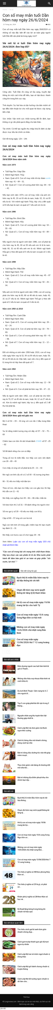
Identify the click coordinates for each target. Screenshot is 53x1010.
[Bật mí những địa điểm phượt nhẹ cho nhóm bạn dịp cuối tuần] (9, 780)
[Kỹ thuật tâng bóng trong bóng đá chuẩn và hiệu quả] (9, 912)
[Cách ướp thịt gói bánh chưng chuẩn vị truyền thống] (9, 969)
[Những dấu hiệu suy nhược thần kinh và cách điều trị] (9, 681)
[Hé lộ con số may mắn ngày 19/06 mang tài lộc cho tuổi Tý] (9, 605)
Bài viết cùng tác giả (29, 571)
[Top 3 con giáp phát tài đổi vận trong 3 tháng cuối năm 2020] (9, 706)
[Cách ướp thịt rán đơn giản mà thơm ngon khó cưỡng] (9, 731)
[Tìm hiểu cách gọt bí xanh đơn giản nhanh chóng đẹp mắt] (9, 932)
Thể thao (26, 997)
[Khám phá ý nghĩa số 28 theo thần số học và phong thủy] (9, 899)
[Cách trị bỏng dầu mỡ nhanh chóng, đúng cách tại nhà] (9, 743)
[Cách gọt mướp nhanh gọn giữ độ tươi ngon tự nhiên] (9, 944)
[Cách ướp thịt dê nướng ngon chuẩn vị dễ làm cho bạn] (9, 982)
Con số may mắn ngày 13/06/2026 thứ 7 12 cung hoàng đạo (33, 642)
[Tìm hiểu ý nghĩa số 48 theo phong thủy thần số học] (9, 875)
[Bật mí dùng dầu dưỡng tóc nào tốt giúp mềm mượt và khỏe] (9, 755)
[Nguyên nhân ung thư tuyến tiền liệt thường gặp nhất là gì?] (9, 718)
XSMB (38, 441)
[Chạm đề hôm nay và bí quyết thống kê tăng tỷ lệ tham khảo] (9, 593)
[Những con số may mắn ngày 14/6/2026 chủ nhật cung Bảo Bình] (9, 630)
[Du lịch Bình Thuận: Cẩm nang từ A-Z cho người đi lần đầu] (9, 694)
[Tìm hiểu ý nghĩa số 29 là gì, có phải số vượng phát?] (9, 887)
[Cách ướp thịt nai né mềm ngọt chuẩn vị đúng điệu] (9, 957)
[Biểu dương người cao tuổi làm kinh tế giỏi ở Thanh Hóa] (9, 669)
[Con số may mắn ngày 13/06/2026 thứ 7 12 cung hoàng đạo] (9, 642)
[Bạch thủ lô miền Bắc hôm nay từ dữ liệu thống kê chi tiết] (9, 580)
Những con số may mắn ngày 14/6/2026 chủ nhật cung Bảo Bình (31, 630)
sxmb (48, 178)
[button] (49, 3)
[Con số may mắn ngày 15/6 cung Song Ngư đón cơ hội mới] (9, 617)
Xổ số (11, 9)
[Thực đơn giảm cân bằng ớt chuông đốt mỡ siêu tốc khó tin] (9, 768)
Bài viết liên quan (11, 571)
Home (5, 9)
